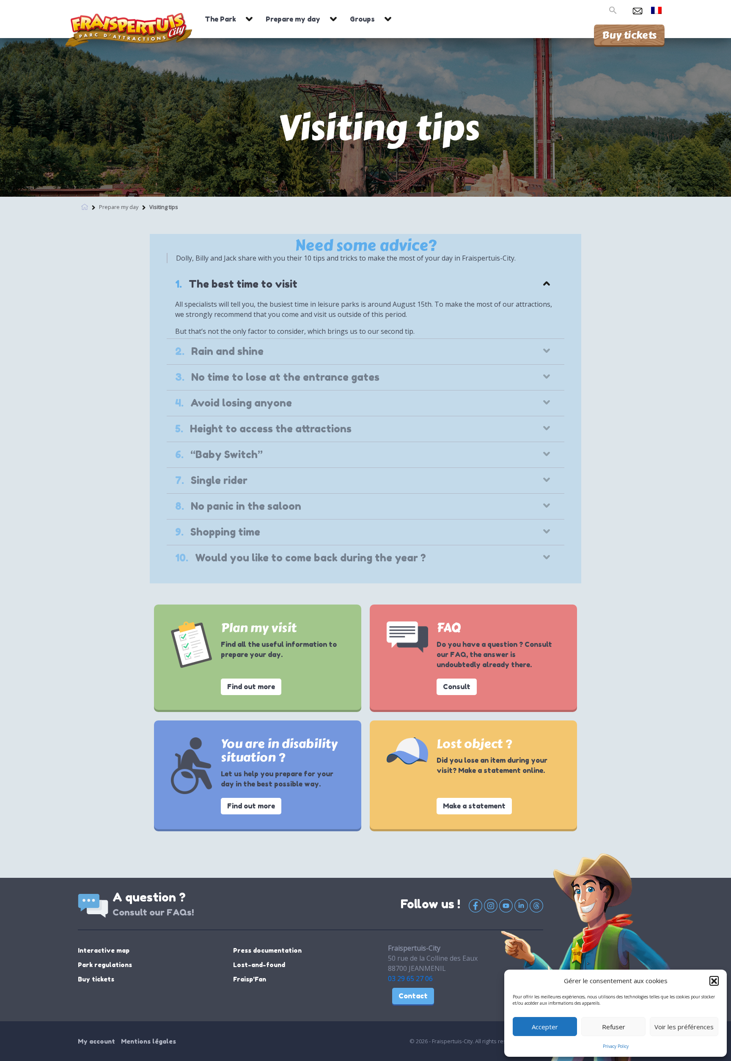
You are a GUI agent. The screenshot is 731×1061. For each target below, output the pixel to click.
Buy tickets (629, 34)
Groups (362, 19)
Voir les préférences (684, 1027)
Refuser (613, 1027)
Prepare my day (293, 19)
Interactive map (103, 950)
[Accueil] (84, 206)
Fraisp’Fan (249, 979)
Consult (456, 686)
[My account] (624, 9)
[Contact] (637, 9)
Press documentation (267, 950)
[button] (714, 980)
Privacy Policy (616, 1046)
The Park (220, 19)
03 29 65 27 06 (410, 978)
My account (96, 1041)
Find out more (251, 686)
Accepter (545, 1027)
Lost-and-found (259, 964)
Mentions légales (148, 1041)
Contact (413, 996)
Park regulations (105, 964)
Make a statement (474, 806)
